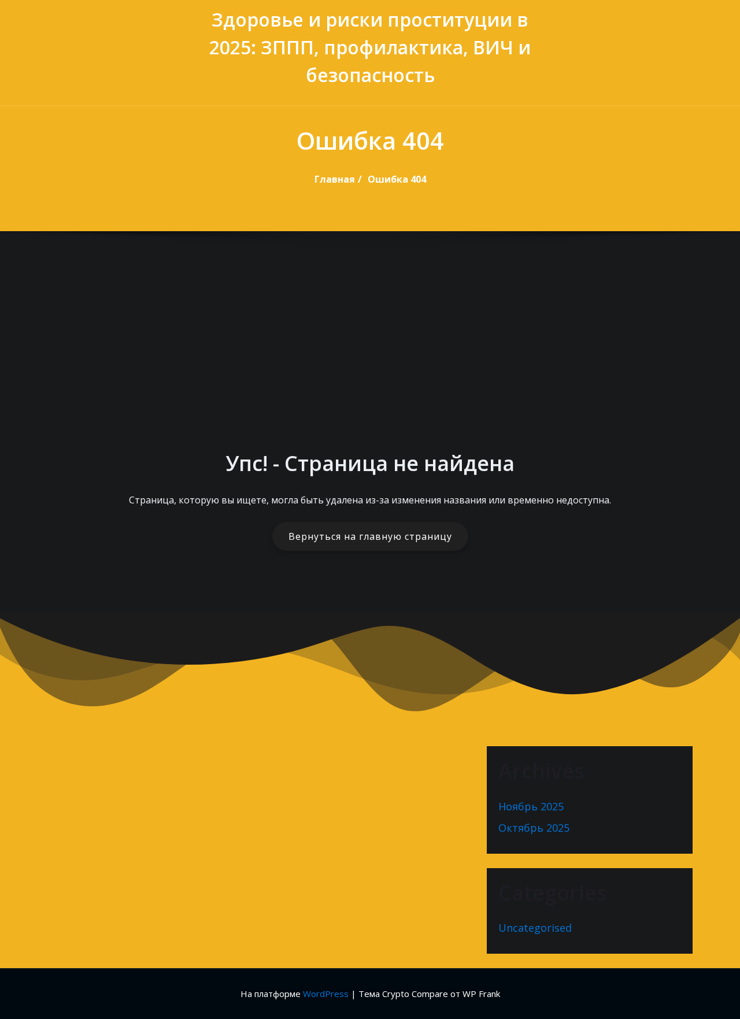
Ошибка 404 (397, 179)
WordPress (326, 993)
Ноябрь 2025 (531, 806)
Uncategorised (535, 928)
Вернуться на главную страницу (370, 536)
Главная (334, 179)
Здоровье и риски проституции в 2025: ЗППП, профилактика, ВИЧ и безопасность (370, 47)
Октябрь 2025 (533, 828)
